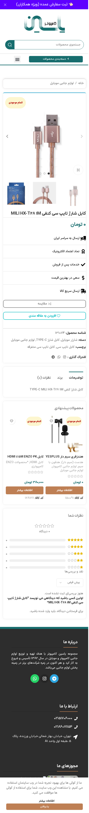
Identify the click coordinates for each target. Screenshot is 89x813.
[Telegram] (54, 678)
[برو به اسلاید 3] (40, 173)
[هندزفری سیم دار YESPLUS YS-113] (64, 434)
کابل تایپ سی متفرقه (41, 347)
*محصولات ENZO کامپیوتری (24, 464)
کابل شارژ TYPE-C (48, 340)
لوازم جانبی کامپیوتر (64, 466)
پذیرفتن (44, 807)
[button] (17, 59)
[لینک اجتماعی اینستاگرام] (64, 357)
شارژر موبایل (69, 340)
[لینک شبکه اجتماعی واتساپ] (59, 357)
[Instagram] (44, 678)
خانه (81, 83)
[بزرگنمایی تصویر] (78, 170)
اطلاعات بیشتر (46, 801)
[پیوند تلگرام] (53, 357)
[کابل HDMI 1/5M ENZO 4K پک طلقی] (24, 434)
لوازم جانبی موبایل (62, 83)
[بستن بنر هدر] (5, 4)
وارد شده (44, 611)
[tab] (76, 377)
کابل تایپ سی (65, 347)
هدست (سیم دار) (72, 462)
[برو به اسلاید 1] (49, 173)
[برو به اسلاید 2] (44, 173)
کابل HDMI (36, 462)
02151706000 (63, 718)
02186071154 (63, 726)
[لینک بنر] (44, 4)
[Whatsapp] (34, 678)
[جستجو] (9, 44)
